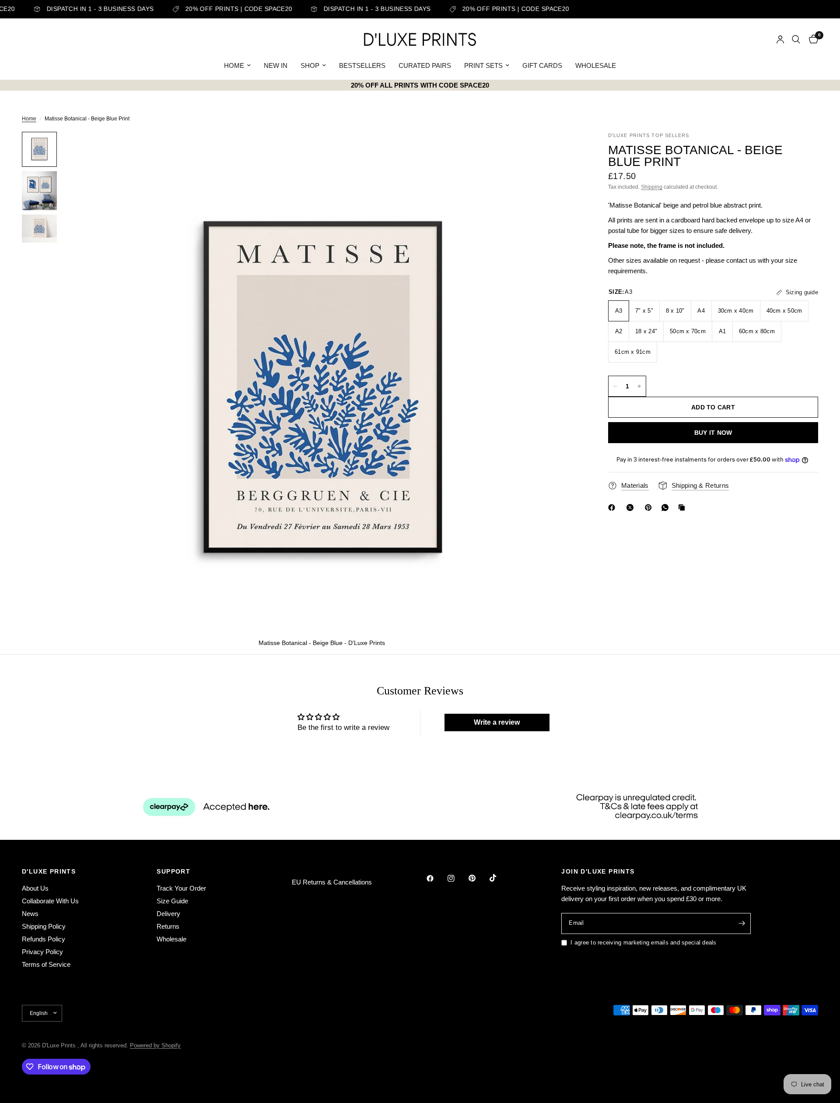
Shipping (651, 187)
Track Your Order (181, 888)
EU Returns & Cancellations (332, 882)
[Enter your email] (742, 923)
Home (29, 119)
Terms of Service (46, 964)
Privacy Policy (42, 951)
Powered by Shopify (155, 1045)
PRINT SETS (483, 65)
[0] (811, 39)
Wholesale (171, 939)
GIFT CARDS (542, 65)
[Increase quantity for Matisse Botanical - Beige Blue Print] (639, 386)
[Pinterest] (650, 507)
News (30, 913)
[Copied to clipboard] (683, 507)
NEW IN (275, 65)
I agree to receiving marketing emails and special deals (643, 942)
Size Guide (172, 901)
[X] (631, 507)
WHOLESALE (595, 65)
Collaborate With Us (50, 901)
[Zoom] (563, 150)
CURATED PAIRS (425, 65)
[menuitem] (237, 65)
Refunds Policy (43, 939)
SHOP (310, 65)
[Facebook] (613, 507)
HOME (234, 65)
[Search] (796, 39)
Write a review (497, 722)
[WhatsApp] (667, 507)
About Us (35, 888)
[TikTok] (499, 878)
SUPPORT (173, 871)
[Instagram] (457, 878)
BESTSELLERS (362, 65)
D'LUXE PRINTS (49, 871)
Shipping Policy (44, 926)
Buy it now (713, 432)
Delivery (168, 913)
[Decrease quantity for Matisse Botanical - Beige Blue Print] (615, 386)
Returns (168, 926)
